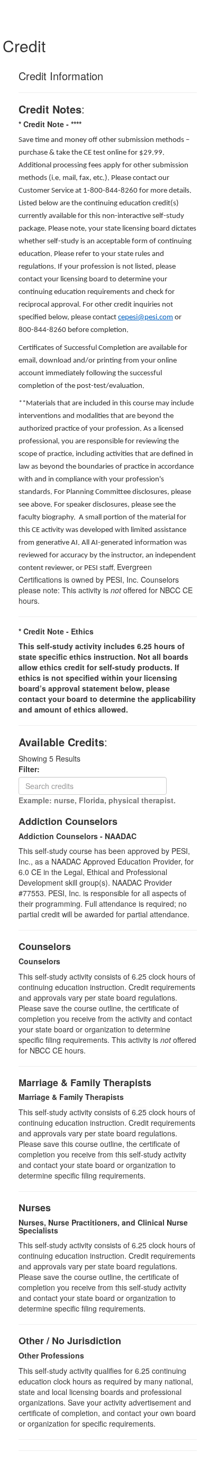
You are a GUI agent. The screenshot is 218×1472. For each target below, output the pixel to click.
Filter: (32, 769)
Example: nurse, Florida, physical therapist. (97, 800)
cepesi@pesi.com (145, 317)
